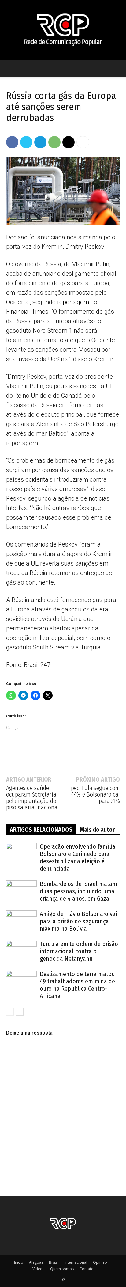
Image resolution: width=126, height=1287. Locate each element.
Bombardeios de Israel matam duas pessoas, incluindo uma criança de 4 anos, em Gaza (78, 891)
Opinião (100, 1262)
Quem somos (62, 1268)
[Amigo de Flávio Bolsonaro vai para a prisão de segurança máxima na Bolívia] (21, 921)
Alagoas (36, 1262)
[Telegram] (40, 142)
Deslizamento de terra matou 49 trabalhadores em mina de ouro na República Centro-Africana (77, 985)
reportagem (73, 302)
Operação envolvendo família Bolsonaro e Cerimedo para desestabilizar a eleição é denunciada (77, 857)
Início (18, 1262)
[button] (10, 68)
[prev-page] (10, 1012)
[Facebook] (12, 142)
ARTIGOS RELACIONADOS (41, 829)
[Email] (68, 142)
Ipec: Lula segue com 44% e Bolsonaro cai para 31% (94, 794)
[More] (82, 142)
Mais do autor (97, 829)
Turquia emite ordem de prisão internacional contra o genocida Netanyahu (79, 951)
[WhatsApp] (54, 142)
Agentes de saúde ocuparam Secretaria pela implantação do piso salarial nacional (32, 798)
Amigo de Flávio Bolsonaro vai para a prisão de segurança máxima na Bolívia (78, 921)
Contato (87, 1268)
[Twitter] (26, 142)
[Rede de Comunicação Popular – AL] (63, 30)
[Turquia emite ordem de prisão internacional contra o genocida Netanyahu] (21, 951)
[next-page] (20, 1012)
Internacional (76, 1262)
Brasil (54, 1262)
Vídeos (38, 1268)
